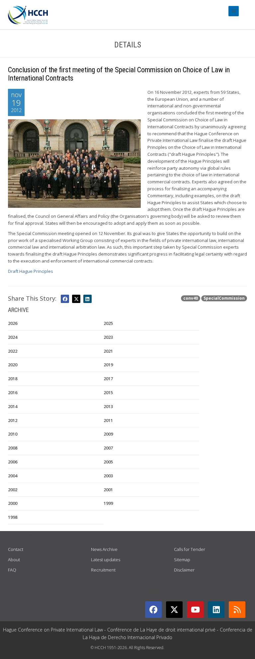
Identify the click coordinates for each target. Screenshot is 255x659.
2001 (108, 490)
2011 (108, 420)
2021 (108, 351)
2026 (12, 323)
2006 (12, 462)
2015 (108, 392)
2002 (12, 490)
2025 (108, 323)
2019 (108, 365)
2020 (12, 365)
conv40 (190, 298)
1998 (12, 517)
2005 (108, 462)
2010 (12, 434)
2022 (12, 351)
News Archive (104, 549)
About (14, 560)
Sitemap (182, 560)
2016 (12, 392)
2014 (12, 406)
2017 (108, 379)
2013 (108, 406)
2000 (12, 503)
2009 (108, 434)
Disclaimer (184, 570)
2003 (108, 476)
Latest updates (105, 560)
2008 (12, 448)
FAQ (12, 570)
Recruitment (103, 570)
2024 (12, 337)
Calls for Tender (189, 549)
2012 (12, 420)
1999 (108, 503)
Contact (15, 549)
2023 (108, 337)
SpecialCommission (224, 298)
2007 (108, 448)
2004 (12, 476)
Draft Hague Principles (30, 271)
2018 (12, 379)
